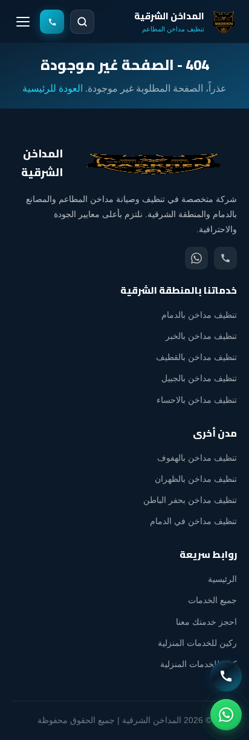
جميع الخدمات (212, 600)
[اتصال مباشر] (226, 676)
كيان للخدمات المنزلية (198, 664)
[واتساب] (196, 258)
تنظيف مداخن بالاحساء (197, 400)
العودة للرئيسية (52, 88)
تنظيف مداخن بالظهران (196, 479)
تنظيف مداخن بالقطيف (196, 357)
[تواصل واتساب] (226, 714)
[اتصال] (225, 258)
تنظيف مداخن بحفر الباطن (190, 500)
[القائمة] (23, 22)
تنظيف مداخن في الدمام (193, 521)
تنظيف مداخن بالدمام (199, 315)
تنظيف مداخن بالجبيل (199, 378)
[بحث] (82, 22)
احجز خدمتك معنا (206, 622)
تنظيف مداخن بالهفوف (197, 458)
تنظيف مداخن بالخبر (201, 336)
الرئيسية (222, 579)
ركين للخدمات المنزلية (197, 643)
